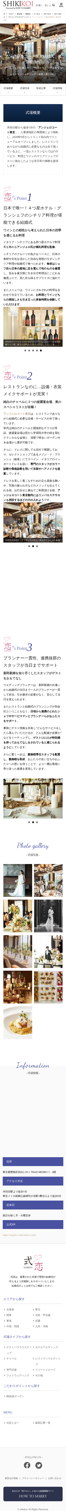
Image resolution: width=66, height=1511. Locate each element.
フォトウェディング (17, 1375)
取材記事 (41, 88)
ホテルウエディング (46, 1347)
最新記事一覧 (42, 1422)
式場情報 (57, 88)
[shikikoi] (33, 1500)
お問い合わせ (54, 1478)
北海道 (10, 1309)
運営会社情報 (11, 1478)
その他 (39, 1375)
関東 (9, 1315)
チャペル (11, 1358)
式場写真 (24, 88)
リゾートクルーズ (45, 1369)
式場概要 (8, 88)
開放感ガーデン (15, 1396)
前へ (7, 326)
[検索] (53, 5)
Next (58, 326)
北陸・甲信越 (42, 1315)
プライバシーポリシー (33, 1478)
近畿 (37, 1320)
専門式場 (11, 1369)
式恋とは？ (12, 1422)
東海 (9, 1320)
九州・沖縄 (41, 1326)
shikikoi (23, 1509)
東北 (37, 1309)
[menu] (61, 5)
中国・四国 (12, 1326)
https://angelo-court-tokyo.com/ (19, 1235)
